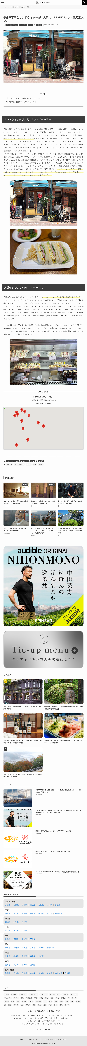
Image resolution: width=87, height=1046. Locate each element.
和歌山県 (50, 948)
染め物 (31, 1001)
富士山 (63, 998)
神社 (72, 1001)
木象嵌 (24, 1001)
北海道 (7, 905)
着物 (66, 1001)
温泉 (45, 1001)
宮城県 (32, 905)
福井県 (24, 931)
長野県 (24, 922)
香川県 (16, 965)
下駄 (22, 998)
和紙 (41, 998)
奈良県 (41, 948)
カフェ (29, 464)
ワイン (16, 998)
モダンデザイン (55, 994)
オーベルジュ (33, 994)
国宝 (52, 998)
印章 (35, 998)
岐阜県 (7, 939)
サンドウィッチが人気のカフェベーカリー (25, 98)
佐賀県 (16, 973)
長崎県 (24, 973)
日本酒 (6, 1001)
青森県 (16, 905)
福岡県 (7, 973)
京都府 (16, 948)
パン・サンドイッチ (11, 25)
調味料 (28, 1005)
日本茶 (74, 998)
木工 (18, 1001)
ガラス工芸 (43, 994)
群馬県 (24, 913)
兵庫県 (32, 948)
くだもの (14, 994)
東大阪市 (9, 464)
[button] (22, 410)
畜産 (61, 1001)
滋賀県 (7, 948)
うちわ (6, 994)
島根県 (16, 956)
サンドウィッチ (19, 464)
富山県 (7, 931)
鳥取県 (7, 956)
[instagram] (43, 1030)
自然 (21, 1005)
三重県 (32, 939)
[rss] (49, 1030)
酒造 (39, 1005)
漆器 (56, 1001)
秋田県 (41, 905)
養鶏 (61, 1005)
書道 (12, 1001)
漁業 (50, 1001)
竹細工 (78, 1001)
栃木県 (16, 913)
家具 (57, 998)
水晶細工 (38, 1001)
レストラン (23, 25)
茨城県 (7, 913)
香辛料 (67, 1005)
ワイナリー (7, 998)
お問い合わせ (62, 1039)
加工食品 (29, 998)
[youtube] (46, 1030)
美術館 (16, 1005)
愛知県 (24, 939)
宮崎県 (49, 973)
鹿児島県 (58, 973)
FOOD (30, 25)
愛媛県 (24, 965)
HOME (22, 1039)
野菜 (45, 1005)
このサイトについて (33, 1039)
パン (34, 464)
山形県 (49, 905)
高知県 (32, 965)
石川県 (16, 931)
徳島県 (7, 965)
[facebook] (38, 1030)
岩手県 (24, 905)
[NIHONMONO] (43, 2)
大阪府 (39, 25)
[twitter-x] (41, 1030)
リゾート (65, 994)
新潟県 (7, 922)
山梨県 (16, 922)
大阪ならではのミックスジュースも (22, 102)
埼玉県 (32, 913)
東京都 (49, 913)
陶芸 (50, 1005)
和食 (46, 998)
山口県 (41, 956)
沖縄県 (67, 973)
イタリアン (23, 994)
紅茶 (9, 1005)
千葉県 (41, 913)
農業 (34, 1005)
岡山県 (24, 956)
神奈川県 (58, 913)
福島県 (57, 905)
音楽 (55, 1005)
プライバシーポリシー (49, 1039)
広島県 (32, 956)
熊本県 (32, 973)
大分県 (41, 973)
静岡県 (16, 939)
